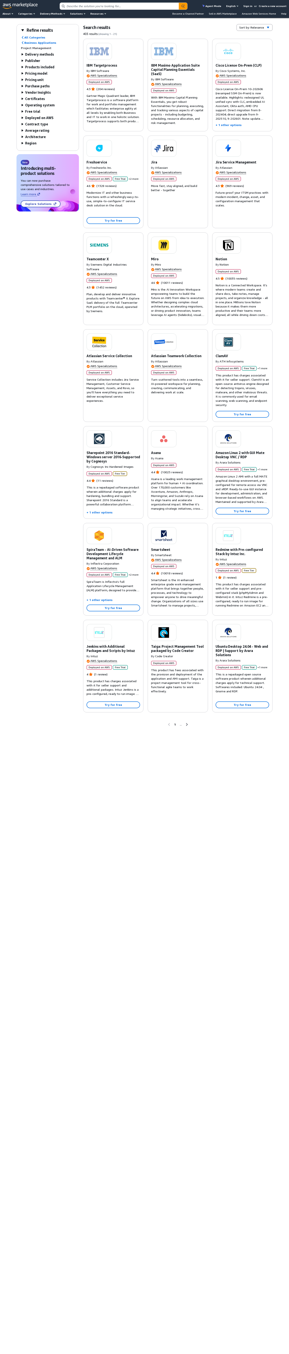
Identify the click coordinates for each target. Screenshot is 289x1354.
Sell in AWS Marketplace (223, 13)
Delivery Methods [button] (51, 13)
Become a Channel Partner (188, 13)
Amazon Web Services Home (259, 13)
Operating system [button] (40, 105)
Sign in (247, 6)
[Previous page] (169, 724)
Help (283, 13)
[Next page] (187, 724)
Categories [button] (25, 13)
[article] (113, 85)
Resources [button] (96, 13)
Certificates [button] (35, 99)
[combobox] (119, 6)
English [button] (231, 6)
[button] (37, 30)
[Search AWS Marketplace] (183, 6)
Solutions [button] (76, 13)
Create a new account (272, 6)
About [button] (7, 13)
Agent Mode (213, 6)
